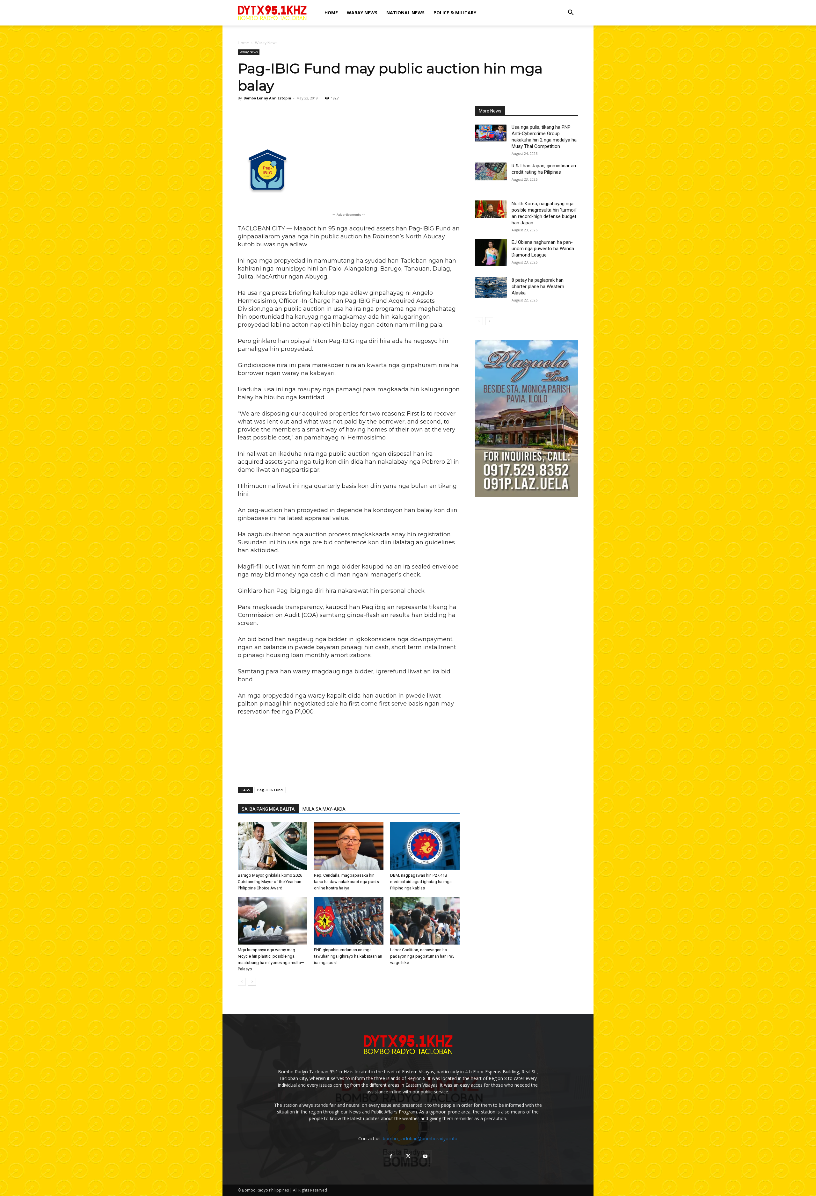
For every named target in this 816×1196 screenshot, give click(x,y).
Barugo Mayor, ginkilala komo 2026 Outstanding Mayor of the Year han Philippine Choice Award (270, 881)
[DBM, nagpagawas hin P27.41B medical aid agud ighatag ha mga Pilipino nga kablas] (425, 846)
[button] (570, 13)
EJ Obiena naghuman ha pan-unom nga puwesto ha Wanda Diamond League (543, 248)
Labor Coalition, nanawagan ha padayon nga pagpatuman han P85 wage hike (422, 956)
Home (243, 43)
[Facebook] (390, 1156)
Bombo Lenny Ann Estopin (267, 98)
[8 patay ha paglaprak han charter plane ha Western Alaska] (491, 287)
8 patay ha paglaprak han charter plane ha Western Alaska (538, 286)
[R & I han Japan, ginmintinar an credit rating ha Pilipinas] (491, 171)
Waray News (362, 13)
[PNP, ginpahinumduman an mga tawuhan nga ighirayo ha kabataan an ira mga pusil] (348, 921)
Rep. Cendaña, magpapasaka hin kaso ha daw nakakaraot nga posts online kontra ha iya (346, 881)
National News (405, 13)
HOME (331, 13)
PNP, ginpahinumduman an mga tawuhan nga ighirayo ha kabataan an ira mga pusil (348, 956)
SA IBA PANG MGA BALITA (268, 809)
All (546, 111)
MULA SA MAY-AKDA (324, 809)
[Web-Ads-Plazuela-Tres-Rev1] (526, 495)
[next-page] (252, 982)
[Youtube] (425, 1156)
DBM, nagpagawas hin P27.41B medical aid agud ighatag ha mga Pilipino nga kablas (421, 881)
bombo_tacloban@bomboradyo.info (420, 1138)
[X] (408, 1156)
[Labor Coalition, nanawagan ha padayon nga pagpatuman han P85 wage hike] (425, 921)
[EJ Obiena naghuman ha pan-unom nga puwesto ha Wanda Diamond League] (491, 252)
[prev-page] (242, 982)
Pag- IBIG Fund (270, 789)
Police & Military (454, 13)
